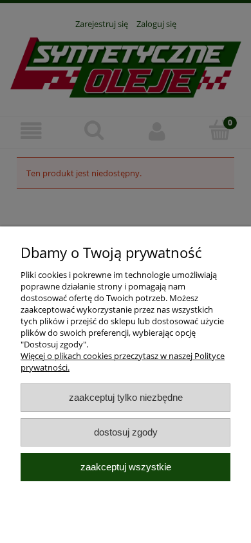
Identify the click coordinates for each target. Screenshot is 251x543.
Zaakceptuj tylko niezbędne (126, 397)
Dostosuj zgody (126, 432)
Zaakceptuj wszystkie (125, 466)
